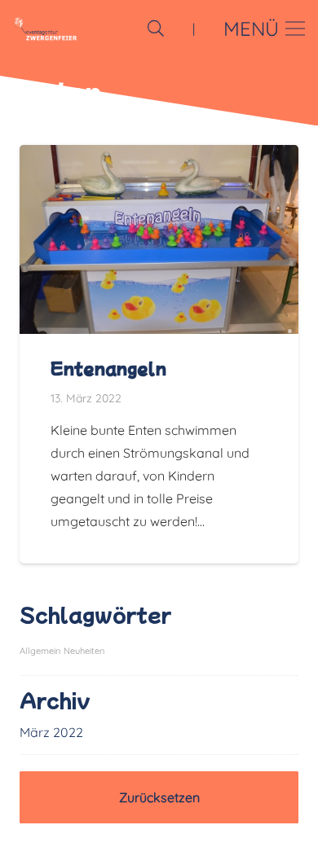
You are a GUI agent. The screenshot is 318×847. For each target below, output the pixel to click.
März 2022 (51, 732)
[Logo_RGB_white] (45, 28)
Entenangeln (108, 368)
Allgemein (40, 650)
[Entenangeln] (159, 156)
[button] (156, 28)
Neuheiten (84, 650)
